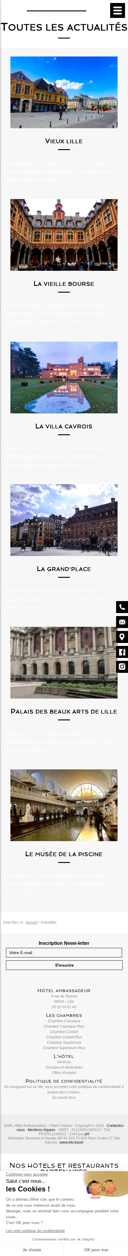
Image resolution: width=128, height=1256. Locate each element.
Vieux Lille (64, 141)
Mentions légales (41, 1130)
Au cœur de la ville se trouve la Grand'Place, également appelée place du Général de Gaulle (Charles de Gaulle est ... (54, 599)
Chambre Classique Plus (64, 1026)
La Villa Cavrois (64, 426)
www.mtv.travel (71, 1142)
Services (64, 1062)
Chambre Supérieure (64, 1042)
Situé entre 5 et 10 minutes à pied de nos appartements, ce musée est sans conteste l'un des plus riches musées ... (58, 742)
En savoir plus (64, 1097)
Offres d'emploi (64, 1073)
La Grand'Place (64, 569)
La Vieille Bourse (64, 284)
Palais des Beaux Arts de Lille (64, 711)
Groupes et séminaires (64, 1067)
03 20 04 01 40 (64, 1007)
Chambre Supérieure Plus (64, 1048)
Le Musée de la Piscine (64, 854)
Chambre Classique (64, 1021)
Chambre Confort (64, 1032)
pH (87, 1134)
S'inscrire (64, 965)
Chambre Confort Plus (64, 1037)
